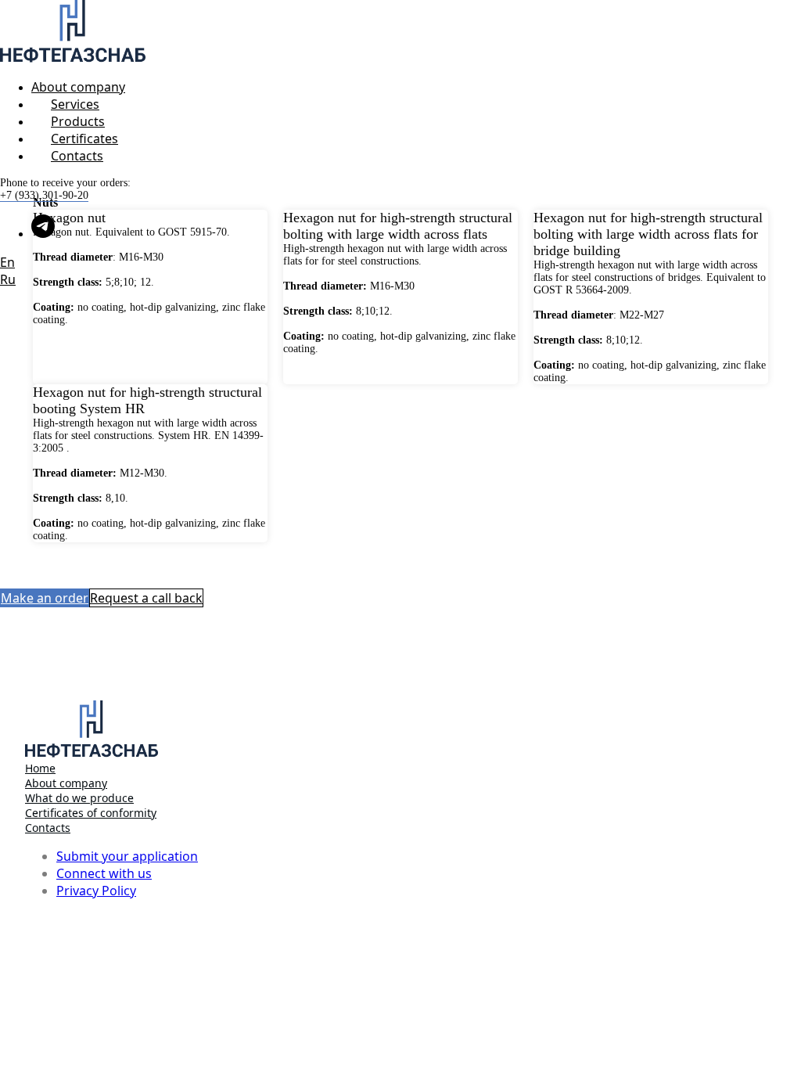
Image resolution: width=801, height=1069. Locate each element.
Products (78, 121)
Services (75, 104)
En (7, 262)
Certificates (84, 138)
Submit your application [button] (127, 856)
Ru (8, 279)
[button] (44, 597)
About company (78, 86)
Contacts (77, 155)
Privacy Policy (96, 890)
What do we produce (79, 797)
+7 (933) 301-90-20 (44, 195)
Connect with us (104, 873)
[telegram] (43, 233)
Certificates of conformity (90, 812)
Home (40, 768)
